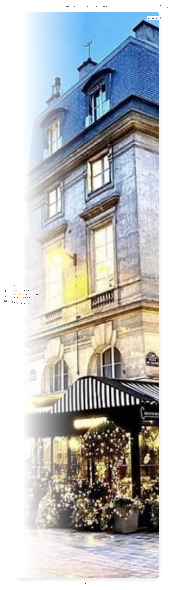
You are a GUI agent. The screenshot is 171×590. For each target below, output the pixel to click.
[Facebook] (5, 291)
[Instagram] (5, 301)
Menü (96, 6)
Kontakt (105, 6)
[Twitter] (5, 296)
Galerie (76, 6)
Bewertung (86, 6)
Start (67, 6)
